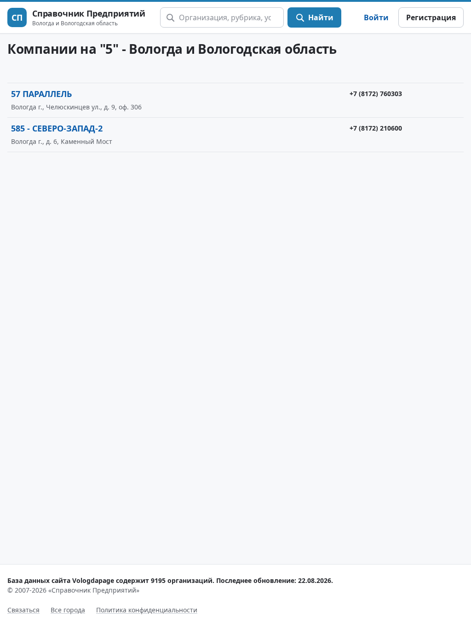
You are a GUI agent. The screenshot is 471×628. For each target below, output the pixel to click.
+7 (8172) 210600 (376, 128)
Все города (68, 609)
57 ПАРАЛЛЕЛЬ (41, 93)
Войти (376, 17)
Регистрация (431, 17)
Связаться (23, 609)
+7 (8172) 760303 (376, 93)
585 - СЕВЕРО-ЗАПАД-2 (57, 128)
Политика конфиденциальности (146, 609)
